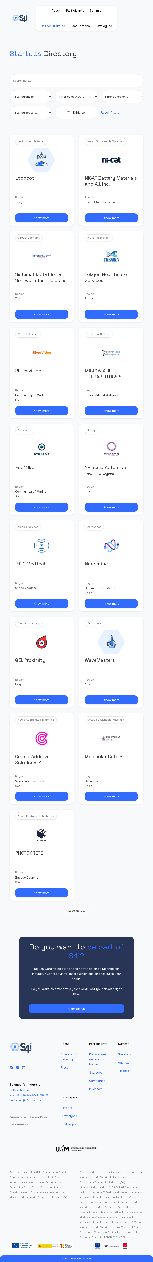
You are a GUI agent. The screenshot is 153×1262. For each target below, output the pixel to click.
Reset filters (110, 112)
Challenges (68, 1124)
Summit (95, 10)
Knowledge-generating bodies (97, 1059)
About (56, 10)
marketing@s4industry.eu (26, 1100)
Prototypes (69, 1116)
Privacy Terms (18, 1117)
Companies (97, 1081)
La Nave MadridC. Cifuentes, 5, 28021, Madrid (29, 1092)
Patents (67, 1108)
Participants (75, 10)
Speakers (124, 1054)
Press (64, 1067)
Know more (42, 218)
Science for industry (69, 1056)
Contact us (76, 1009)
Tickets (123, 1071)
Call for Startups (53, 26)
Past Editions (80, 26)
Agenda (123, 1062)
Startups (95, 1072)
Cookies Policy (39, 1117)
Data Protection (20, 1124)
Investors (96, 1089)
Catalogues (103, 26)
